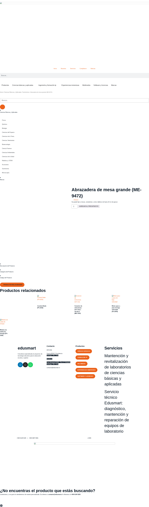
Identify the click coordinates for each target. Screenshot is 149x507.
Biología (4, 128)
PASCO (76, 200)
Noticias (93, 68)
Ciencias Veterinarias (8, 140)
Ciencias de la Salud (8, 156)
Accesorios (5, 164)
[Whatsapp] (30, 364)
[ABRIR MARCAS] (118, 85)
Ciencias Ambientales (8, 152)
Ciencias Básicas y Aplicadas (12, 92)
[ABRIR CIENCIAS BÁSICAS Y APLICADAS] (34, 85)
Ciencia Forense (7, 148)
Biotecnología (6, 144)
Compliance (83, 68)
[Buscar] (2, 107)
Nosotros (63, 68)
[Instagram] (25, 364)
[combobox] (74, 100)
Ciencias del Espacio (8, 132)
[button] (12, 285)
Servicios (73, 68)
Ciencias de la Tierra (8, 136)
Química (4, 124)
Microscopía (5, 172)
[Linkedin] (20, 364)
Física (4, 120)
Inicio (55, 68)
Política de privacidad (80, 438)
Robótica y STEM (7, 160)
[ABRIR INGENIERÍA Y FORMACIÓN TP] (57, 85)
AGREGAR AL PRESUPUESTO (88, 206)
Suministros (25, 92)
